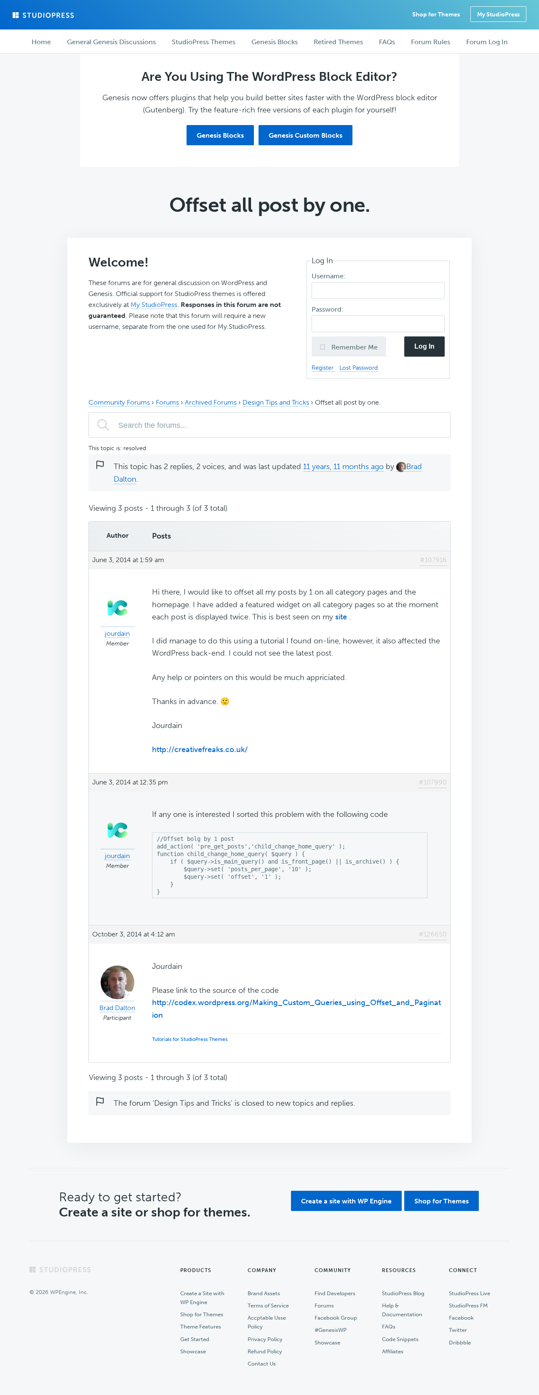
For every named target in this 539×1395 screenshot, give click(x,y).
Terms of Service (268, 1305)
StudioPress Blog (403, 1293)
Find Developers (335, 1293)
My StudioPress (498, 14)
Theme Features (200, 1326)
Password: (328, 309)
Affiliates (392, 1351)
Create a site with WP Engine (346, 1201)
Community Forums (119, 402)
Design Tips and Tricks (276, 402)
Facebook (461, 1318)
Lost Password (358, 367)
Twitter (458, 1330)
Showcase (193, 1351)
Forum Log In (487, 42)
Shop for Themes (441, 1201)
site (342, 616)
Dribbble (460, 1342)
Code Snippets (400, 1339)
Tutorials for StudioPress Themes (189, 1039)
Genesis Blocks (220, 135)
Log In (424, 346)
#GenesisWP (331, 1330)
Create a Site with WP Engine (202, 1297)
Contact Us (262, 1363)
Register (323, 367)
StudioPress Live (469, 1293)
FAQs (388, 1326)
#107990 (433, 782)
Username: (329, 276)
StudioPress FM (468, 1305)
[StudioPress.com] (44, 15)
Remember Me (354, 347)
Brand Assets (264, 1293)
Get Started (194, 1339)
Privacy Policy (265, 1339)
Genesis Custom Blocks (305, 135)
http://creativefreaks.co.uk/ (200, 749)
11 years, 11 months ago (343, 466)
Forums (167, 402)
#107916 (433, 560)
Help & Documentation (402, 1310)
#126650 (433, 934)
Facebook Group (336, 1318)
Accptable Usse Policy (267, 1322)
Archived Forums (211, 402)
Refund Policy (265, 1351)
